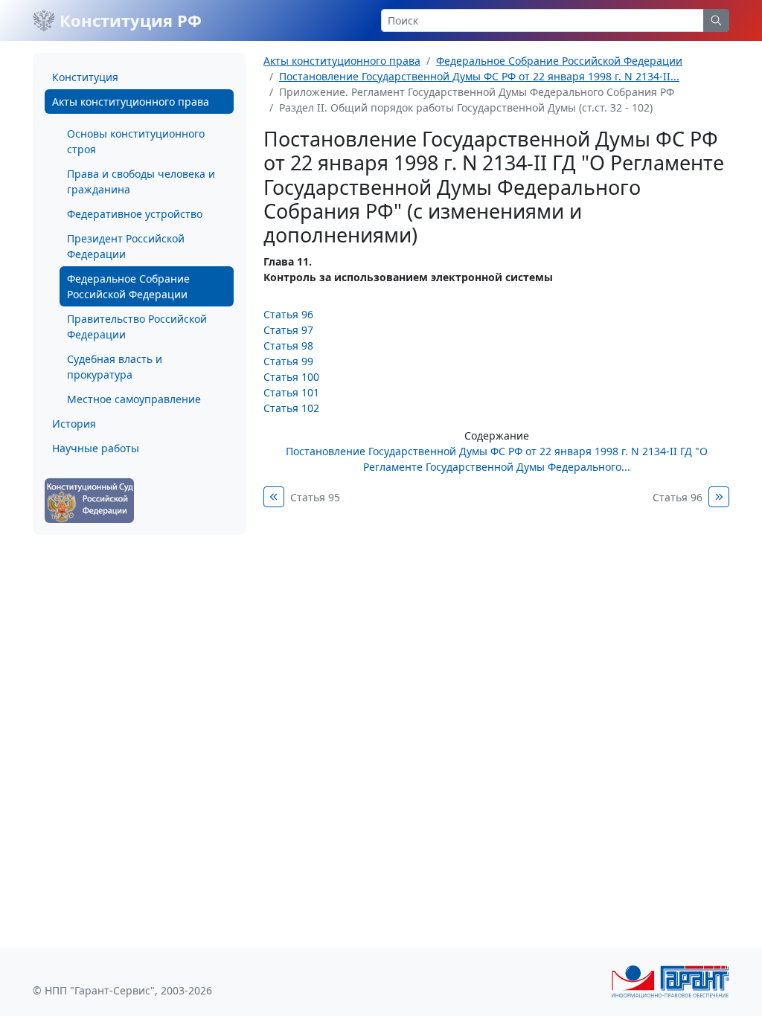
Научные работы (95, 448)
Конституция (85, 77)
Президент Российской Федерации (126, 246)
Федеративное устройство (134, 214)
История (74, 424)
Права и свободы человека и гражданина (141, 181)
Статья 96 (288, 314)
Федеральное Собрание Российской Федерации (128, 286)
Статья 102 (291, 408)
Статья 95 (315, 497)
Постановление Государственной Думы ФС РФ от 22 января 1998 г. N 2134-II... (479, 76)
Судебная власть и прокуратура (114, 367)
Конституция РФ (128, 20)
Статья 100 (291, 377)
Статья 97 (288, 330)
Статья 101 (291, 392)
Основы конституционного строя (136, 141)
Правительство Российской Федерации (137, 326)
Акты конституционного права (130, 101)
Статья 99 (288, 361)
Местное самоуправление (134, 399)
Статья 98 (288, 345)
